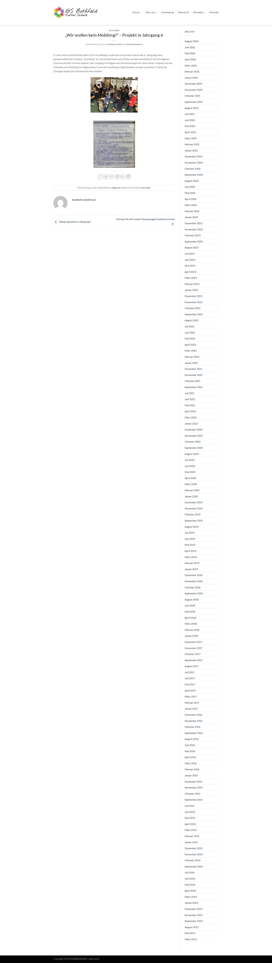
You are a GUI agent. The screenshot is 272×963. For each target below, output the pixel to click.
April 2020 (190, 478)
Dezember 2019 (193, 502)
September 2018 (194, 593)
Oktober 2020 (192, 441)
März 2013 (191, 939)
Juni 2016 (190, 745)
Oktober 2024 (192, 168)
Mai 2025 (190, 126)
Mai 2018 (190, 611)
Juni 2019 (190, 538)
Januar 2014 (191, 902)
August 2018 (191, 599)
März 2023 (191, 277)
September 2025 (194, 101)
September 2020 (194, 447)
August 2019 (191, 526)
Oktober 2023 (192, 235)
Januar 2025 (191, 150)
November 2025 (194, 89)
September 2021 (194, 387)
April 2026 (190, 59)
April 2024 (190, 198)
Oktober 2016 (192, 726)
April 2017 (190, 690)
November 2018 (194, 581)
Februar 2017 (192, 702)
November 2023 (194, 229)
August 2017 (191, 666)
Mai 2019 (190, 544)
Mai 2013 (190, 933)
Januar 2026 (191, 77)
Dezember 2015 (193, 781)
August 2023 (191, 247)
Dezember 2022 (193, 295)
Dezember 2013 (193, 908)
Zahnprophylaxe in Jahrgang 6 (74, 221)
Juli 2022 (189, 326)
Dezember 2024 (193, 156)
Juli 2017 (189, 672)
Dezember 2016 (193, 714)
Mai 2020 (190, 471)
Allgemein (114, 30)
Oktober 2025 (192, 95)
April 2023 (190, 271)
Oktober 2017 (192, 653)
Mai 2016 (190, 751)
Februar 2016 (192, 769)
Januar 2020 (191, 496)
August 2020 (191, 453)
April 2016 (190, 757)
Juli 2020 (189, 459)
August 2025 (191, 107)
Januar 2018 (191, 635)
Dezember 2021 (193, 368)
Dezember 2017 (193, 641)
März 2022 (191, 350)
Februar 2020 (192, 490)
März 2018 (191, 623)
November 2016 (194, 720)
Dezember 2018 (193, 575)
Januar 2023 (191, 289)
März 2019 (191, 556)
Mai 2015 (190, 817)
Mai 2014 (190, 884)
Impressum (93, 958)
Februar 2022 (192, 356)
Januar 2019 (191, 569)
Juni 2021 (190, 399)
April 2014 (190, 890)
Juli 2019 (189, 532)
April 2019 (190, 550)
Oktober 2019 (192, 514)
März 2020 (191, 484)
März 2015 (191, 829)
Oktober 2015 (192, 793)
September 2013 (194, 920)
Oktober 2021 (192, 380)
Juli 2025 (189, 113)
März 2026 (191, 65)
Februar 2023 (192, 283)
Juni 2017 (190, 678)
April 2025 (190, 132)
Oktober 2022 (192, 308)
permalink (145, 187)
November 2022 (194, 302)
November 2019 (194, 508)
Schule (135, 12)
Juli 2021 (189, 393)
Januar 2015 (191, 842)
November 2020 (194, 435)
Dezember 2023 (193, 223)
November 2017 (194, 648)
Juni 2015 (190, 811)
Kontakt (214, 12)
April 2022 (190, 344)
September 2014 (194, 866)
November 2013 (194, 914)
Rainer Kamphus (135, 44)
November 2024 (194, 162)
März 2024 (191, 204)
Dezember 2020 (193, 429)
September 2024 (194, 174)
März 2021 (191, 417)
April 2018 (190, 617)
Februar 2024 (192, 211)
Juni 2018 (190, 605)
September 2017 (194, 660)
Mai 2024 (190, 192)
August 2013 (191, 927)
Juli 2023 (189, 253)
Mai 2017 (190, 684)
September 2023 (194, 241)
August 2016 (191, 738)
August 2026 (191, 41)
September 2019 (194, 520)
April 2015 (190, 823)
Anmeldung (167, 12)
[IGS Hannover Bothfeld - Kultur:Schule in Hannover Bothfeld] (75, 12)
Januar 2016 (191, 775)
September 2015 (194, 799)
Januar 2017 (191, 708)
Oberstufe (183, 12)
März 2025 (191, 138)
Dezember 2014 (193, 848)
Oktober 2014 (192, 860)
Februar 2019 (192, 562)
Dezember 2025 (193, 83)
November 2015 (194, 787)
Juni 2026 (190, 47)
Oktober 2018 (192, 587)
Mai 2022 (190, 338)
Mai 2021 (190, 405)
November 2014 (194, 854)
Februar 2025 (192, 144)
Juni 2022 (190, 332)
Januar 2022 (191, 362)
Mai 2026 (190, 53)
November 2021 (194, 374)
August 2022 (191, 320)
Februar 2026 (192, 71)
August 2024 (191, 180)
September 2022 (194, 314)
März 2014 (191, 896)
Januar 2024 (191, 217)
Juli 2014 (189, 872)
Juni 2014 (190, 878)
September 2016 (194, 732)
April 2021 (190, 411)
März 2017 (191, 696)
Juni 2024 (190, 186)
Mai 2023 (190, 265)
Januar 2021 (191, 423)
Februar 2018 (192, 629)
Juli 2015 (189, 805)
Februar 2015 (192, 836)
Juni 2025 (190, 120)
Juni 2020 (190, 465)
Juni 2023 (190, 259)
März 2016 (191, 763)
